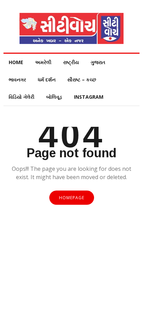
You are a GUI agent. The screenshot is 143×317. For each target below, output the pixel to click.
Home (16, 62)
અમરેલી (43, 62)
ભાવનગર (17, 79)
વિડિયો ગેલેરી (21, 97)
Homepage (71, 198)
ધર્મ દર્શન (47, 79)
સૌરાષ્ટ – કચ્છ (81, 79)
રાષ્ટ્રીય (71, 62)
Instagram (88, 97)
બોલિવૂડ (54, 97)
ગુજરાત (98, 62)
